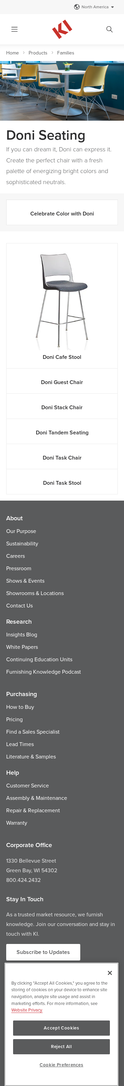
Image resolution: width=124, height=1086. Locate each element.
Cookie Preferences (61, 1065)
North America (95, 7)
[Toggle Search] (109, 29)
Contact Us (19, 605)
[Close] (109, 973)
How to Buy (20, 707)
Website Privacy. (27, 1010)
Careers (15, 556)
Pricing (14, 719)
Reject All (61, 1046)
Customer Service (27, 785)
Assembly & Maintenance (36, 798)
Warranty (16, 822)
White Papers (22, 647)
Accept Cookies (61, 1028)
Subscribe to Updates (43, 952)
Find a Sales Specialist (33, 731)
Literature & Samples (31, 756)
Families (65, 52)
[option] (62, 91)
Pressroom (18, 568)
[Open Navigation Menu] (14, 29)
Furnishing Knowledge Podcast (43, 671)
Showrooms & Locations (35, 593)
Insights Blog (21, 634)
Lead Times (20, 744)
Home (12, 52)
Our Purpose (21, 531)
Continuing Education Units (39, 659)
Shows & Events (25, 580)
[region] (61, 1024)
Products (38, 52)
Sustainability (22, 543)
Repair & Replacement (33, 810)
